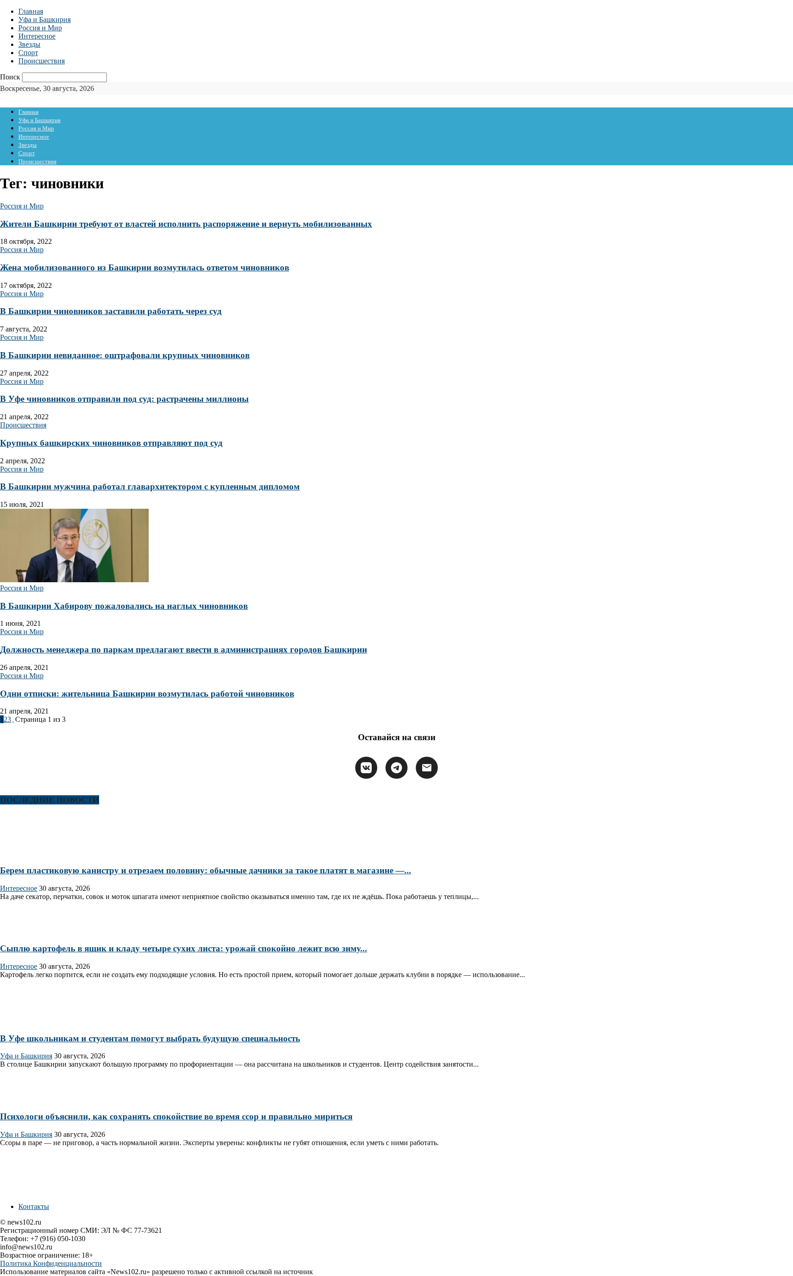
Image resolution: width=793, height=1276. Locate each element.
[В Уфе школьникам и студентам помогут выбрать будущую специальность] (29, 1020)
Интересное (37, 36)
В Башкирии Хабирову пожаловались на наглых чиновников (124, 606)
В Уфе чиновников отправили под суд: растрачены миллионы (124, 399)
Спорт (28, 52)
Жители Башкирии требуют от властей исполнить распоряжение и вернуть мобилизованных (186, 224)
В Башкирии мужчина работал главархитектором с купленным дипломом (150, 486)
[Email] (427, 768)
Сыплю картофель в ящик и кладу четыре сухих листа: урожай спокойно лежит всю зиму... (183, 948)
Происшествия (41, 61)
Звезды (29, 44)
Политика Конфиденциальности (51, 1263)
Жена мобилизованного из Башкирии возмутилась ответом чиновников (144, 267)
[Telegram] (396, 768)
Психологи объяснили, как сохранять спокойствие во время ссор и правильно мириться (176, 1116)
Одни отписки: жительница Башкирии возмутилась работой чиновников (147, 693)
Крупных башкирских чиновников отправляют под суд (111, 443)
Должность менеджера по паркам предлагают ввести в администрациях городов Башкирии (183, 649)
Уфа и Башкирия (44, 19)
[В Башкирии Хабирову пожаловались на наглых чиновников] (74, 580)
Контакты (33, 1206)
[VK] (366, 768)
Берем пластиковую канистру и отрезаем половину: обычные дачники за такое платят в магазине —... (205, 870)
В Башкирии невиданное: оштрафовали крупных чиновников (125, 355)
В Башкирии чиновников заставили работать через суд (111, 311)
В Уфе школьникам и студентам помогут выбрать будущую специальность (150, 1038)
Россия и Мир (40, 28)
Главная (30, 11)
